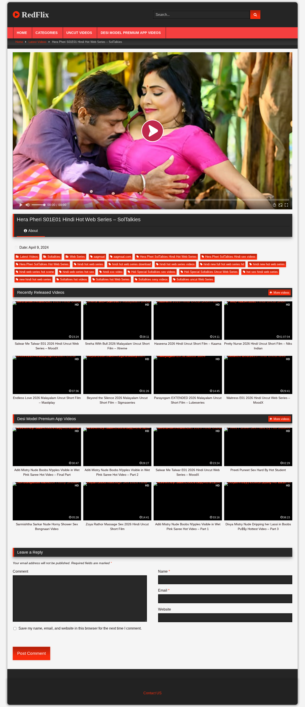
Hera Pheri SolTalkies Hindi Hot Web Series (168, 256)
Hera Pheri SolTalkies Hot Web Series (44, 264)
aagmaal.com (122, 256)
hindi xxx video (112, 271)
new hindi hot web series (35, 279)
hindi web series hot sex (78, 271)
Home (22, 33)
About (33, 231)
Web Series (77, 256)
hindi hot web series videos (177, 264)
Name (164, 571)
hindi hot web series (90, 264)
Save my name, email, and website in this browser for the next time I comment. (80, 628)
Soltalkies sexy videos (153, 279)
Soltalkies (54, 256)
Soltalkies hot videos (73, 279)
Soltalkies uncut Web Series (195, 279)
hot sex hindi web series (262, 271)
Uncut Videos (79, 33)
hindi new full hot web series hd (224, 264)
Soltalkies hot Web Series (113, 279)
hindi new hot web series (269, 264)
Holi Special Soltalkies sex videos (153, 271)
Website (164, 609)
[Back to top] (291, 693)
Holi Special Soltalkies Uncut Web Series (211, 271)
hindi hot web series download (131, 264)
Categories (47, 33)
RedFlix (34, 14)
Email (163, 590)
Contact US (152, 693)
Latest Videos (37, 42)
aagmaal (99, 256)
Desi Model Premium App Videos (131, 33)
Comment (20, 571)
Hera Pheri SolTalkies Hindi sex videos (230, 256)
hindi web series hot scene (36, 271)
